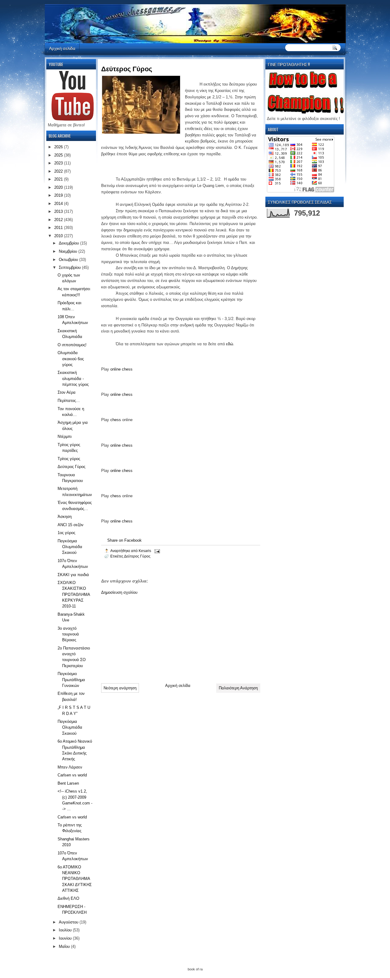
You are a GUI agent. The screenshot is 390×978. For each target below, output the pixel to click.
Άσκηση (65, 516)
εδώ (229, 344)
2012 (59, 219)
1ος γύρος (66, 532)
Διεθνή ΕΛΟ (68, 898)
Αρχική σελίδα (62, 48)
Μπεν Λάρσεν (70, 767)
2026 (59, 147)
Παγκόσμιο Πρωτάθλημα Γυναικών (71, 679)
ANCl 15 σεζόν (70, 524)
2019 (59, 195)
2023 (59, 163)
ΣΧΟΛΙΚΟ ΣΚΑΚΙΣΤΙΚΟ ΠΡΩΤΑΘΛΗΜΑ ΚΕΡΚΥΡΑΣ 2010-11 (74, 594)
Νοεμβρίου (68, 251)
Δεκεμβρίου (69, 243)
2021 (59, 179)
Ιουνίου (66, 938)
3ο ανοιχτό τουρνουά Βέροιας (68, 634)
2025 (59, 155)
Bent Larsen (68, 783)
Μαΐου (65, 946)
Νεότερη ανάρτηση (120, 688)
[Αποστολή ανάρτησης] (156, 551)
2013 (59, 211)
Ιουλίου (66, 930)
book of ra (195, 969)
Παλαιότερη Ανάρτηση (238, 688)
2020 (59, 187)
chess (115, 419)
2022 (59, 171)
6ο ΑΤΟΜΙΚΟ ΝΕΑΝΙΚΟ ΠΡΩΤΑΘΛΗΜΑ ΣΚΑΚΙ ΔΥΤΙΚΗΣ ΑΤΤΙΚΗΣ (75, 879)
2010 (59, 236)
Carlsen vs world (72, 775)
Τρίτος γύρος (69, 458)
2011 (59, 227)
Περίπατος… (69, 400)
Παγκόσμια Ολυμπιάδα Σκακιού (70, 547)
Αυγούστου (69, 922)
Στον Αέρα (67, 392)
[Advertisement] (147, 637)
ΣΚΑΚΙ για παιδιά (73, 574)
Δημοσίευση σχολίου (119, 592)
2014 (59, 203)
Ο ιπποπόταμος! (72, 345)
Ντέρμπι (65, 436)
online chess (121, 369)
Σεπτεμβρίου (70, 267)
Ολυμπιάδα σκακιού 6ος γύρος (71, 358)
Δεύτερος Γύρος (137, 556)
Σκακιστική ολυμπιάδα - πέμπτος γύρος (73, 378)
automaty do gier (57, 1)
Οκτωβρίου (69, 259)
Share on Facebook (124, 540)
